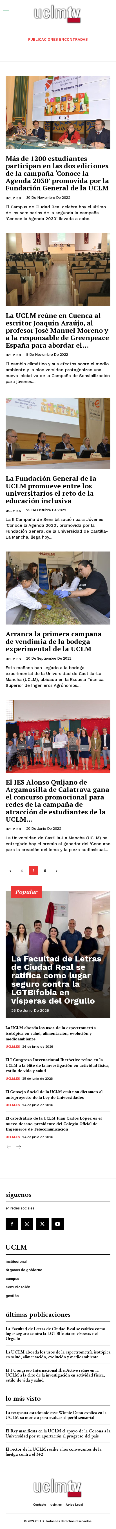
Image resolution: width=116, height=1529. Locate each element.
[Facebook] (12, 1224)
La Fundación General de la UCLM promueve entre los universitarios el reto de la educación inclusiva (51, 489)
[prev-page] (10, 870)
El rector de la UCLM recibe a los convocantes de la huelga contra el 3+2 (53, 1451)
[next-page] (56, 870)
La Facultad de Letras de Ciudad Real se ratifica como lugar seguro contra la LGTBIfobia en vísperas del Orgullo (56, 980)
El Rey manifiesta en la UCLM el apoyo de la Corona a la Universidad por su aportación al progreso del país (58, 1433)
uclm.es (13, 198)
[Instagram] (27, 1224)
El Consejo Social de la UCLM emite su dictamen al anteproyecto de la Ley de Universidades (54, 1094)
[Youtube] (58, 1224)
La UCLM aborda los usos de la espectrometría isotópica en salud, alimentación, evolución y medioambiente (51, 1033)
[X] (42, 1224)
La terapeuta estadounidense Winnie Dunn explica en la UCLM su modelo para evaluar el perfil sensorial (56, 1415)
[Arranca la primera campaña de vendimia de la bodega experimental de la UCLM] (58, 588)
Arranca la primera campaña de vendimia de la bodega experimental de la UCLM (54, 641)
